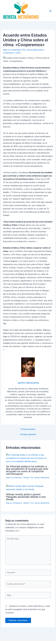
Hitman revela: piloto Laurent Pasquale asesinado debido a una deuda (26, 497)
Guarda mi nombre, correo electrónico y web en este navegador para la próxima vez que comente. (27, 609)
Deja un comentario (12, 50)
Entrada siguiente (28, 434)
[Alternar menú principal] (50, 11)
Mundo (26, 478)
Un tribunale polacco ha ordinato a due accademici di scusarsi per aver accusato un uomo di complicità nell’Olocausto (27, 470)
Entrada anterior (28, 429)
